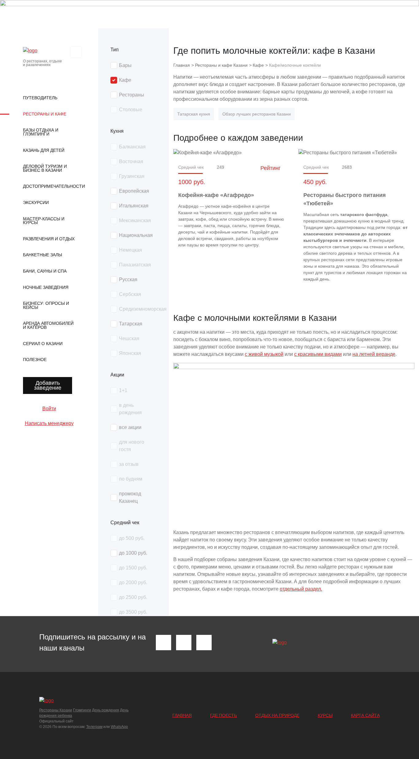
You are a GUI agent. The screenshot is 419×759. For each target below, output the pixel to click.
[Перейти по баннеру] (209, 14)
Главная (182, 715)
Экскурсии (36, 202)
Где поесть (223, 715)
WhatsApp (119, 727)
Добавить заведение (47, 385)
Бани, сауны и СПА (45, 271)
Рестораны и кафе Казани (221, 65)
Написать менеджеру (49, 423)
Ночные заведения (45, 287)
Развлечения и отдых (49, 238)
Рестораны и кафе (44, 114)
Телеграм (94, 727)
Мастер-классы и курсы (43, 220)
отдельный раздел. (301, 589)
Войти (49, 408)
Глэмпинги (82, 710)
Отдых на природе (277, 715)
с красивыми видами (318, 354)
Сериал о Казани (43, 343)
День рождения (105, 710)
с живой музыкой (264, 354)
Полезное (35, 359)
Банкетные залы (42, 254)
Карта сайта (365, 715)
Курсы (325, 715)
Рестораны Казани (55, 710)
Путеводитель (40, 97)
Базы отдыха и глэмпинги (40, 132)
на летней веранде (373, 354)
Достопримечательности (49, 186)
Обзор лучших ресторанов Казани (256, 114)
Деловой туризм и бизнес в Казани (45, 168)
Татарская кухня (193, 114)
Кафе (258, 65)
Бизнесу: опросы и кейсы (46, 305)
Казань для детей (43, 150)
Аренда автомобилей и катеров (48, 325)
